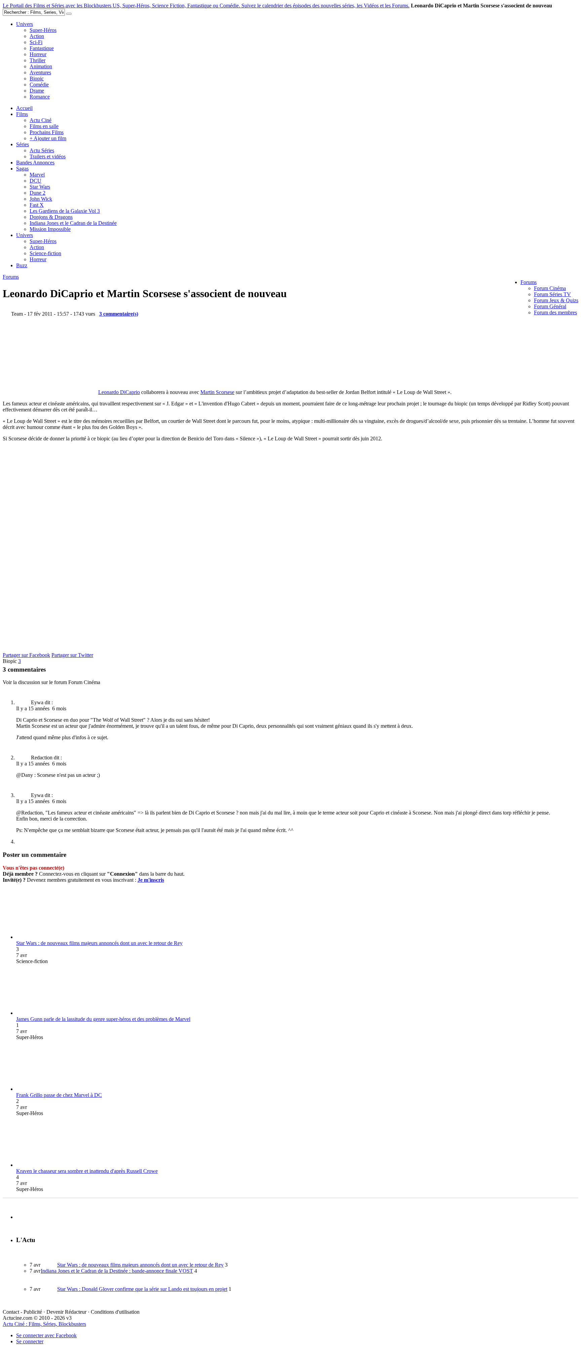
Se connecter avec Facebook (46, 1335)
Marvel (37, 174)
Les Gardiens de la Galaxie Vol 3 (65, 211)
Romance (40, 97)
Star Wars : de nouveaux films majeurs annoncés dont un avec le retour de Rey (99, 943)
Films (22, 114)
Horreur (38, 54)
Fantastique (42, 48)
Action (37, 36)
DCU (35, 181)
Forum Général (550, 306)
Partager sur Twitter (72, 655)
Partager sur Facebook (26, 655)
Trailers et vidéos (48, 156)
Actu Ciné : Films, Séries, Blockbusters (44, 1324)
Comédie (39, 84)
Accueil (24, 108)
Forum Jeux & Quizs (556, 300)
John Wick (41, 199)
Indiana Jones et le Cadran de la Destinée (73, 223)
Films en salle (44, 126)
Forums (528, 282)
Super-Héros (43, 30)
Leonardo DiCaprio (119, 392)
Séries (22, 144)
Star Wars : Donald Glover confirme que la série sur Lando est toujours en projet (142, 1289)
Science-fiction (45, 253)
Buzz (21, 265)
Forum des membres (555, 312)
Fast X (37, 205)
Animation (41, 66)
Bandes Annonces (35, 162)
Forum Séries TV (552, 294)
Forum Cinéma (550, 288)
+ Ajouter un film (48, 138)
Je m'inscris (151, 880)
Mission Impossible (50, 229)
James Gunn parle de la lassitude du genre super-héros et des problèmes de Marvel (103, 1019)
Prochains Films (47, 132)
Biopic (37, 78)
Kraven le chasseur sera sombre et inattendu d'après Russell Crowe (87, 1171)
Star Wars (40, 187)
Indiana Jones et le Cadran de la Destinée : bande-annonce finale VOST (117, 1271)
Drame (37, 90)
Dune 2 (37, 193)
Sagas (22, 168)
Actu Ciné (40, 120)
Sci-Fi (36, 42)
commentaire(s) (118, 314)
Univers (24, 24)
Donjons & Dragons (51, 217)
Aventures (40, 72)
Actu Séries (42, 150)
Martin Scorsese (217, 392)
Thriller (37, 60)
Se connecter (29, 1341)
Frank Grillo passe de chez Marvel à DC (59, 1095)
